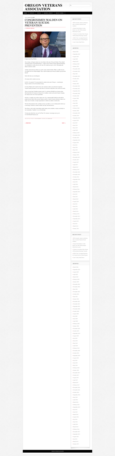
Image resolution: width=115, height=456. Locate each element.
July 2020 (75, 100)
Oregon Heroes (30, 28)
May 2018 (75, 150)
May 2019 (75, 127)
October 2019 (76, 115)
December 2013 (76, 216)
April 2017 (75, 164)
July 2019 (75, 123)
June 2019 (75, 125)
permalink (50, 118)
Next (64, 123)
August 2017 (76, 162)
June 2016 (75, 181)
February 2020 (76, 108)
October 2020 (76, 96)
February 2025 (76, 64)
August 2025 (76, 56)
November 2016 (76, 174)
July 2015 (75, 194)
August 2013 (76, 221)
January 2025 (76, 66)
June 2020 (75, 103)
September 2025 (76, 54)
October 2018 (76, 137)
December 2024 (76, 69)
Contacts (32, 13)
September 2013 (76, 218)
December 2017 (76, 157)
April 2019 (75, 130)
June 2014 (75, 206)
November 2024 (76, 71)
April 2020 (75, 105)
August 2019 (76, 120)
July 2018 (75, 145)
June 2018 (75, 147)
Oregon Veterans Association (43, 7)
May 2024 (75, 73)
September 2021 (76, 91)
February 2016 (76, 189)
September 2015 (76, 191)
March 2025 (75, 61)
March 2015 (75, 199)
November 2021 (76, 88)
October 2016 (76, 177)
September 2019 (76, 118)
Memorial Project (48, 13)
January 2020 (76, 110)
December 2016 (76, 172)
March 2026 (75, 51)
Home (25, 13)
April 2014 (75, 209)
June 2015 (75, 196)
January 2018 (76, 154)
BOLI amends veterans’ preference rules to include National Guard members (80, 24)
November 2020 (76, 93)
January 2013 (76, 228)
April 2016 (75, 184)
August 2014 (76, 201)
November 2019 (76, 113)
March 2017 (75, 167)
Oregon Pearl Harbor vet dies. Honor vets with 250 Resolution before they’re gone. (79, 30)
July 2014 (75, 204)
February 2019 (76, 132)
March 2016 (75, 186)
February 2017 (76, 169)
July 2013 (75, 223)
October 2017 (76, 159)
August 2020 (76, 98)
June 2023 (75, 81)
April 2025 (75, 59)
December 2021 (76, 86)
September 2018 (76, 140)
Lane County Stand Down (78, 42)
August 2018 (76, 142)
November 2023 (76, 76)
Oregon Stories (60, 13)
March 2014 (75, 211)
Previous (28, 123)
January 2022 (76, 83)
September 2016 (76, 179)
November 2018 (76, 135)
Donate (39, 13)
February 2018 (76, 152)
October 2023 (76, 78)
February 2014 (76, 213)
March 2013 (75, 226)
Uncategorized (38, 118)
